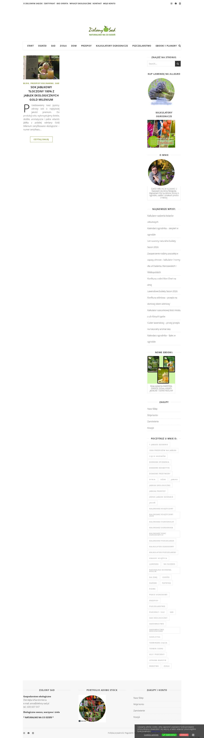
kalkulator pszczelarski (162, 552)
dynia (152, 479)
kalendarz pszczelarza (161, 541)
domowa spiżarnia (159, 462)
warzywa (154, 666)
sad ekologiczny (158, 618)
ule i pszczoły (157, 654)
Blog (26, 83)
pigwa (152, 589)
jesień (152, 503)
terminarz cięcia (158, 643)
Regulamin (129, 733)
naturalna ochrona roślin (160, 570)
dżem (163, 479)
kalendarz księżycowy (161, 509)
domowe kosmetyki (159, 468)
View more (155, 731)
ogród (166, 577)
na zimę (153, 577)
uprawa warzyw (157, 660)
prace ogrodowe (158, 595)
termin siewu (156, 648)
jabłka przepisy (157, 491)
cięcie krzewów (157, 456)
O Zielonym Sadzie (33, 3)
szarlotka (154, 637)
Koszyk (150, 427)
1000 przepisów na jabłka (162, 450)
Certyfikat (49, 3)
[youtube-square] (180, 3)
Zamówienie (153, 421)
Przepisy (86, 45)
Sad (53, 45)
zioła (167, 666)
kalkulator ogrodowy (161, 546)
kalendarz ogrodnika (161, 528)
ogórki (153, 583)
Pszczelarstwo (141, 45)
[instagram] (172, 3)
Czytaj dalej (41, 139)
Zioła (63, 45)
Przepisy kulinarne (42, 83)
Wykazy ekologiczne (80, 3)
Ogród (42, 45)
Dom (74, 45)
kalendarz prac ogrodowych (157, 534)
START (30, 45)
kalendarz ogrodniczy (161, 522)
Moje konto (109, 3)
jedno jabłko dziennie (161, 497)
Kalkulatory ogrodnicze (112, 45)
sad (172, 612)
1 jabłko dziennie (158, 444)
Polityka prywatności (116, 733)
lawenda (154, 564)
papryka (166, 583)
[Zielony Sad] (102, 24)
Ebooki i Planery (166, 45)
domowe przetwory (159, 474)
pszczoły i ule (157, 612)
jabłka (174, 479)
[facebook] (176, 3)
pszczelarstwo (157, 606)
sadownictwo (156, 624)
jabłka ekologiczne (159, 485)
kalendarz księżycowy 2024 (161, 515)
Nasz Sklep (152, 408)
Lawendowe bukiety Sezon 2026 (162, 291)
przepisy (153, 600)
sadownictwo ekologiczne (156, 630)
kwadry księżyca (158, 558)
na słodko (169, 564)
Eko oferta (62, 3)
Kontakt (97, 3)
